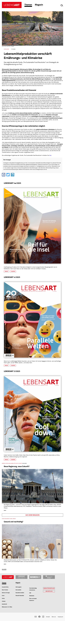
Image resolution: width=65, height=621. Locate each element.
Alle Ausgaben (18, 587)
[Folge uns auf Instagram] (43, 617)
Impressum (60, 617)
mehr (5, 510)
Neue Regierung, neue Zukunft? (16, 466)
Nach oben (4, 569)
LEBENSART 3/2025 (12, 371)
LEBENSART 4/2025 (12, 277)
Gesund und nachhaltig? (13, 521)
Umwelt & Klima (5, 587)
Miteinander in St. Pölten (7, 607)
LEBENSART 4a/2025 (12, 183)
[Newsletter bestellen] (36, 617)
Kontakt (48, 617)
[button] (28, 5)
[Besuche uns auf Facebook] (39, 617)
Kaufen (13, 271)
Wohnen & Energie (6, 592)
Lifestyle (3, 601)
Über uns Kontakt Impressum (33, 599)
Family (3, 598)
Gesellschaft (4, 604)
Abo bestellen (18, 590)
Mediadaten (31, 595)
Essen (3, 595)
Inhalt (6, 271)
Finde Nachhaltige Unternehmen (33, 589)
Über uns (54, 617)
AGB (30, 593)
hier (50, 155)
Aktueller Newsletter (20, 595)
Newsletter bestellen (20, 592)
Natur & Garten (5, 590)
